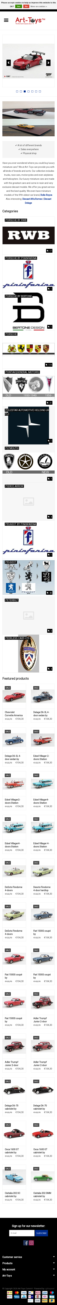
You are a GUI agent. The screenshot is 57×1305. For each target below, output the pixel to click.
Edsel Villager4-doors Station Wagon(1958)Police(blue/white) (14, 845)
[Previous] (8, 63)
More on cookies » (39, 6)
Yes (18, 6)
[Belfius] (9, 1296)
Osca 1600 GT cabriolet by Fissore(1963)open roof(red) (42, 1151)
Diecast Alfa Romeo (32, 199)
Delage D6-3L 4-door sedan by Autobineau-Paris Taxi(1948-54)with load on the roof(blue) (42, 714)
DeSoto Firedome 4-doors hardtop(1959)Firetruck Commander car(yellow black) (14, 889)
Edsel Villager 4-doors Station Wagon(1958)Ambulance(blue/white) (42, 845)
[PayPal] (44, 1300)
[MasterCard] (16, 1292)
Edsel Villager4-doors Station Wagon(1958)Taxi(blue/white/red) (42, 801)
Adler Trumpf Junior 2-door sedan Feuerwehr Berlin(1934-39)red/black (13, 1064)
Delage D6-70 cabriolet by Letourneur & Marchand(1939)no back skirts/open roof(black (42, 1107)
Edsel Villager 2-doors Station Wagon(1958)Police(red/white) (42, 758)
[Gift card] (37, 1296)
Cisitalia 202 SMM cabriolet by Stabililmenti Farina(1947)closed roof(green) (42, 1195)
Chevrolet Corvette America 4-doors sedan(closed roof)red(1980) (14, 714)
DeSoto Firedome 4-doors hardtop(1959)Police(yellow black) (14, 933)
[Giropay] (30, 1296)
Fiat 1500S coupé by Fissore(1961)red (13, 976)
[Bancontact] (30, 1292)
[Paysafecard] (30, 1300)
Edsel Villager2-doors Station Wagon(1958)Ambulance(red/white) (14, 801)
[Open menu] (6, 20)
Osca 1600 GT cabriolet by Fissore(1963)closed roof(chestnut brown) (14, 1151)
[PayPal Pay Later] (51, 1300)
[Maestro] (51, 1292)
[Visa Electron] (44, 1292)
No (26, 6)
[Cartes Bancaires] (51, 1296)
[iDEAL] (9, 1292)
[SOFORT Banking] (37, 1292)
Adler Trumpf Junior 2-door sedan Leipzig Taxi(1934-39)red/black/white (42, 1064)
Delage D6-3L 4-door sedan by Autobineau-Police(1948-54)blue (13, 758)
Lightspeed (49, 1289)
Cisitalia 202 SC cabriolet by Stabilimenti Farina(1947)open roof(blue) (14, 1195)
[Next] (48, 63)
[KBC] (23, 1296)
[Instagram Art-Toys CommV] (31, 1242)
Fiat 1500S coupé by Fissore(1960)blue (42, 976)
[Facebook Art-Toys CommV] (25, 1242)
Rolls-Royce (46, 195)
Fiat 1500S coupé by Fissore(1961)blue (42, 933)
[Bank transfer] (37, 1300)
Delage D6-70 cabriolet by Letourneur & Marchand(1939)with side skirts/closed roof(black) (14, 1107)
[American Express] (16, 1296)
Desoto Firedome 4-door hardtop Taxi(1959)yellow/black (42, 889)
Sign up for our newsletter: (28, 1226)
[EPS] (44, 1296)
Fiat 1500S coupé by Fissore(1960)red (13, 1020)
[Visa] (23, 1292)
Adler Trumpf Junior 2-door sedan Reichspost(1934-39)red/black (42, 1020)
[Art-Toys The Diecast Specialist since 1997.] (34, 20)
